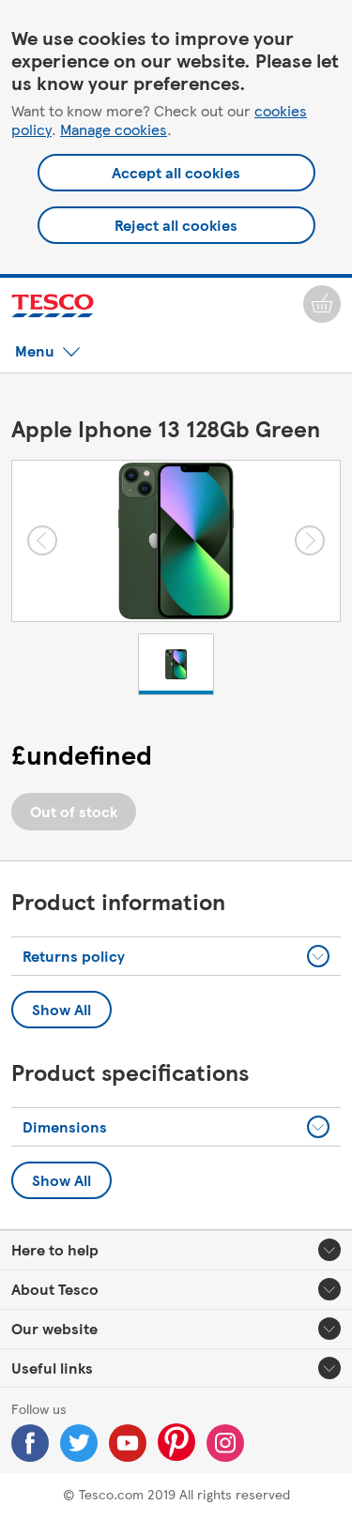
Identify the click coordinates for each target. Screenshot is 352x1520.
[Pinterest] (176, 1442)
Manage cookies (113, 129)
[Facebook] (30, 1443)
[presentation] (318, 956)
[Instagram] (225, 1443)
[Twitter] (79, 1443)
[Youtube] (127, 1443)
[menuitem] (322, 304)
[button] (48, 351)
